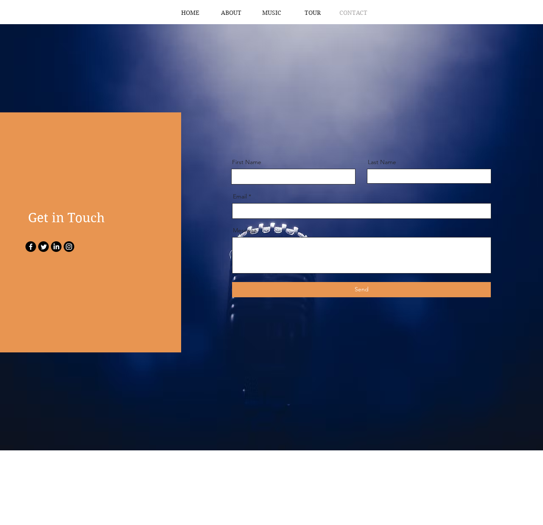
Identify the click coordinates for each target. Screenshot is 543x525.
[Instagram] (69, 246)
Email (240, 196)
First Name (246, 162)
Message (245, 230)
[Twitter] (43, 246)
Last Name (382, 162)
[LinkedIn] (56, 246)
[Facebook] (30, 246)
